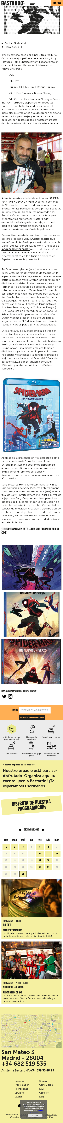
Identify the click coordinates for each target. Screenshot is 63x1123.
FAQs (42, 1089)
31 (23, 874)
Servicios (19, 1093)
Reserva (57, 3)
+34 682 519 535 (23, 1063)
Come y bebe (46, 1085)
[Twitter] (4, 697)
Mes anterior (19, 830)
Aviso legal (51, 1114)
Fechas (15, 710)
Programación (22, 1085)
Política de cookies (37, 1111)
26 (40, 867)
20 (48, 860)
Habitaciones (21, 1089)
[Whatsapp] (20, 1106)
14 (57, 853)
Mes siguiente (43, 830)
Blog (41, 1096)
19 (40, 860)
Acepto (35, 1115)
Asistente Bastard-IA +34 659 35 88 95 (27, 1070)
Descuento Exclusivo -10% (32, 717)
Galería (18, 1096)
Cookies (15, 1117)
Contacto (44, 1093)
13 (48, 853)
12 (40, 853)
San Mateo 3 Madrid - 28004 (22, 1055)
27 (48, 867)
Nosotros (19, 1081)
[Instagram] (10, 697)
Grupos (43, 1081)
